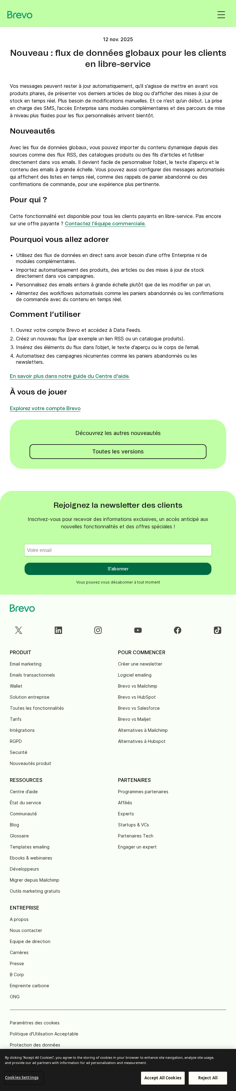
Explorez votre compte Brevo (45, 408)
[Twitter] (18, 630)
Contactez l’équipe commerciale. (105, 223)
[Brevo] (20, 14)
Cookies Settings (21, 1077)
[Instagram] (98, 630)
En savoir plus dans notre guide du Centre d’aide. (70, 376)
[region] (118, 1070)
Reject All (208, 1078)
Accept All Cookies (162, 1078)
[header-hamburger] (221, 14)
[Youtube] (138, 630)
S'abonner (118, 568)
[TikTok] (217, 630)
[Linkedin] (58, 630)
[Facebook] (177, 630)
